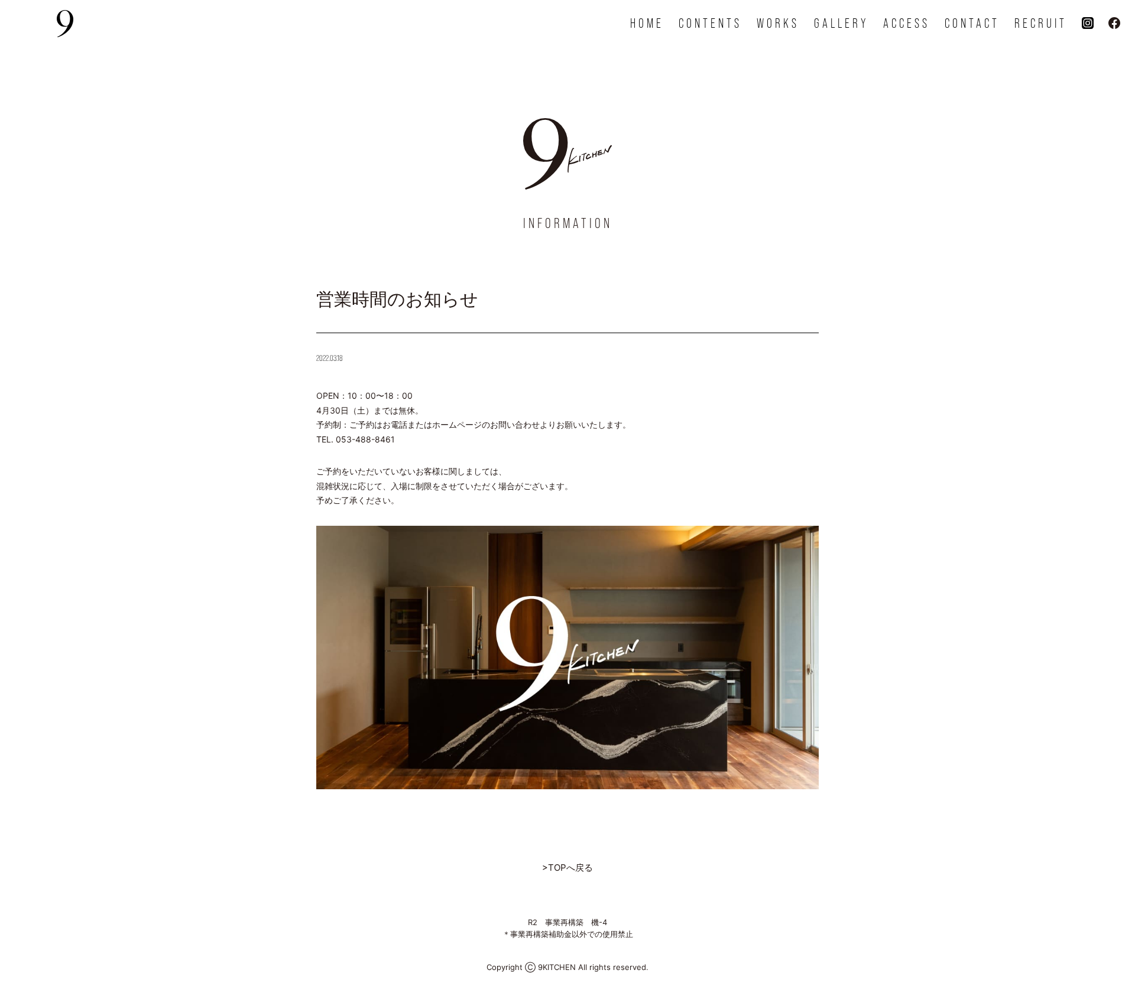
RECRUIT (1040, 23)
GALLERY (841, 23)
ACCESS (906, 23)
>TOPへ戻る (567, 867)
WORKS (778, 23)
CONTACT (972, 23)
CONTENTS (710, 23)
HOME (647, 23)
